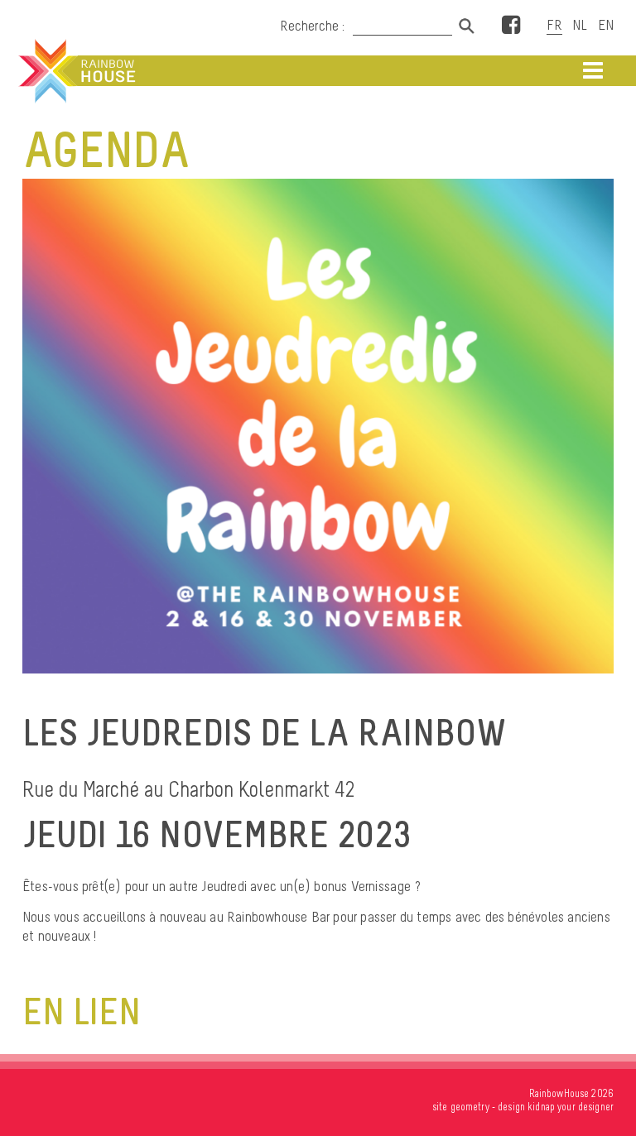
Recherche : (314, 26)
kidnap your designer (571, 1106)
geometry (469, 1106)
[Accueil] (75, 71)
